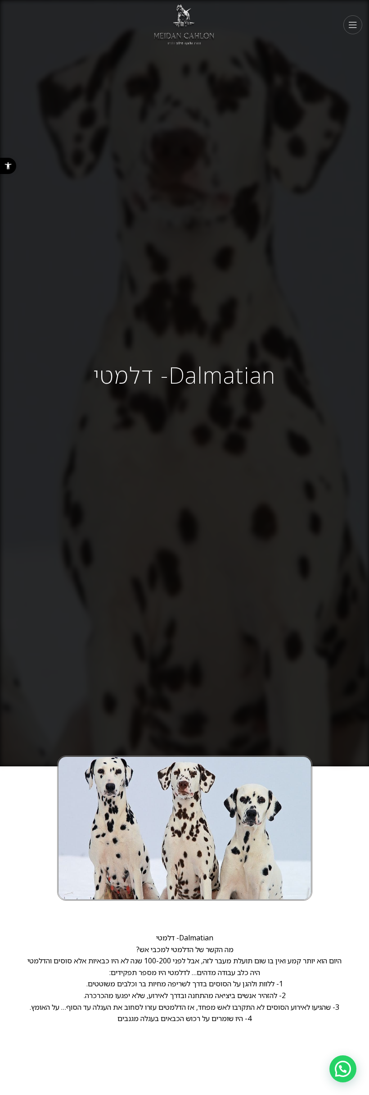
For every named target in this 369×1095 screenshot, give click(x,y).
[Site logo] (184, 24)
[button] (8, 166)
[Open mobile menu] (353, 25)
